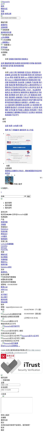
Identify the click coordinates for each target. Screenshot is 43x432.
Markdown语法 (6, 267)
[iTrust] (21, 373)
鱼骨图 (17, 63)
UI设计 (11, 72)
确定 (28, 196)
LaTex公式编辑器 (7, 244)
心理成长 (26, 110)
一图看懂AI (5, 42)
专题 (2, 11)
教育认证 (4, 287)
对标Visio (4, 289)
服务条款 (4, 299)
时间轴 (31, 63)
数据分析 (24, 80)
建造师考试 (34, 92)
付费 (20, 126)
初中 (17, 95)
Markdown (4, 229)
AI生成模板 (5, 37)
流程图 (11, 59)
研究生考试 (23, 87)
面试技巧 (13, 107)
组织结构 (11, 105)
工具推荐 (28, 82)
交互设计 (28, 72)
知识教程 (4, 257)
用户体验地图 (23, 75)
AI (2, 4)
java (26, 77)
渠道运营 (17, 80)
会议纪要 (25, 105)
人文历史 (35, 107)
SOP (30, 105)
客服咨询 (34, 95)
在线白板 (4, 231)
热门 (10, 130)
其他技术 (38, 75)
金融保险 (19, 97)
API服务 (4, 236)
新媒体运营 (32, 80)
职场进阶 (33, 110)
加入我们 (4, 297)
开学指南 (4, 47)
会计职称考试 (15, 92)
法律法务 (24, 100)
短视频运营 (13, 82)
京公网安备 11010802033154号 (16, 353)
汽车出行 (26, 97)
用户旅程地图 (19, 72)
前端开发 (17, 77)
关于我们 (4, 294)
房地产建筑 (32, 100)
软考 (38, 87)
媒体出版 (17, 100)
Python (9, 80)
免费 (10, 126)
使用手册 (4, 264)
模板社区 (4, 9)
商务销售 (10, 100)
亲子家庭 (19, 110)
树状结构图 (24, 63)
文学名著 (12, 110)
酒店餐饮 (12, 97)
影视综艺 (24, 112)
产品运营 (35, 82)
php (8, 77)
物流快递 (10, 102)
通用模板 (17, 112)
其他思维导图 (19, 66)
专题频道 (4, 259)
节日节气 (15, 115)
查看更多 (4, 25)
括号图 (10, 66)
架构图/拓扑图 (6, 32)
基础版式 (10, 112)
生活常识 (31, 112)
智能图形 (4, 239)
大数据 (30, 77)
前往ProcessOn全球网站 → (10, 346)
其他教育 (12, 95)
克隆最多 (16, 130)
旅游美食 (8, 115)
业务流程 (13, 75)
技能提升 (24, 102)
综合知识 (28, 107)
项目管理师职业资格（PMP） (21, 90)
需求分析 (31, 75)
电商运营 (12, 85)
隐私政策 (4, 302)
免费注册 (8, 14)
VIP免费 (16, 126)
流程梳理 (4, 27)
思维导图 (17, 59)
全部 (2, 63)
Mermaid (4, 248)
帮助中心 (4, 262)
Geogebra (4, 246)
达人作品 (30, 130)
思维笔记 (24, 59)
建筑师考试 (25, 92)
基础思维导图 (10, 63)
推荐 (2, 6)
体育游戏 (38, 112)
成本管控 (36, 105)
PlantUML (4, 250)
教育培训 (33, 97)
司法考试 (15, 87)
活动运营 (21, 82)
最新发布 (23, 130)
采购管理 (18, 105)
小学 (28, 95)
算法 (11, 77)
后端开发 (36, 77)
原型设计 (4, 234)
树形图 (5, 66)
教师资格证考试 (22, 85)
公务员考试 (32, 87)
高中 (21, 95)
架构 (22, 77)
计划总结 (21, 107)
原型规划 (35, 72)
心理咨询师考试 (34, 85)
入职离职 (31, 102)
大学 (25, 95)
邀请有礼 (4, 272)
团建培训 (17, 102)
